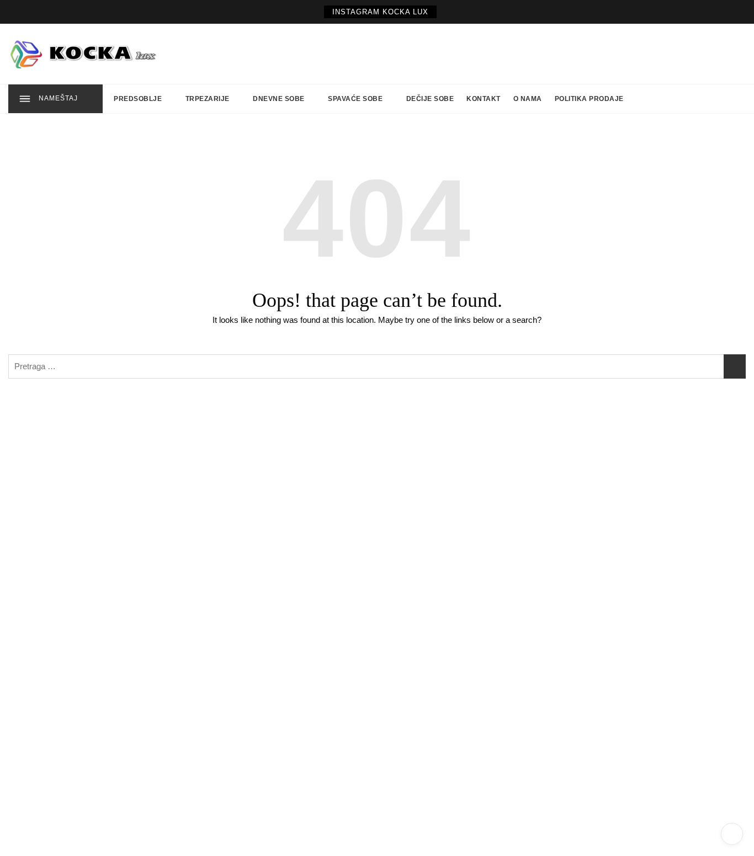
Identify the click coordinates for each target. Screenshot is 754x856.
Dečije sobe (430, 99)
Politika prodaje (589, 99)
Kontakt (483, 99)
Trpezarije (207, 99)
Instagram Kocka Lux (380, 12)
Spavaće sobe (355, 99)
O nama (527, 99)
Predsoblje (138, 99)
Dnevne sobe (279, 99)
